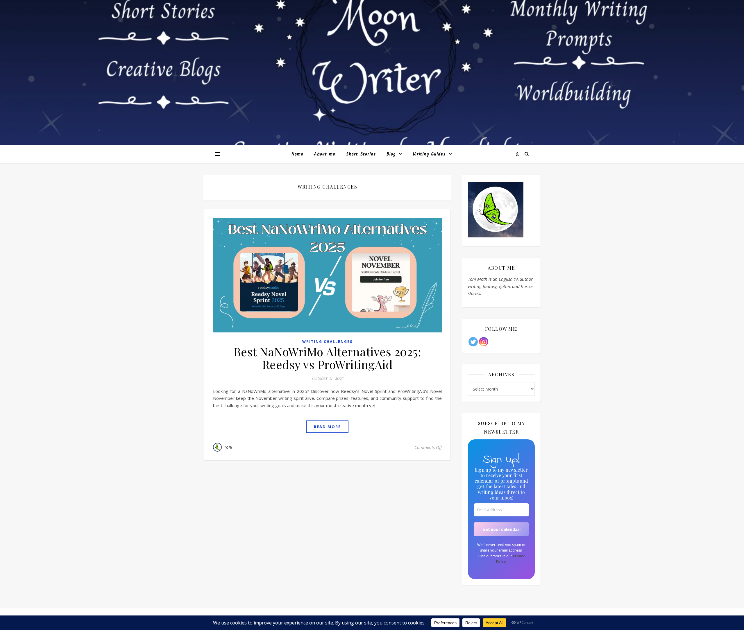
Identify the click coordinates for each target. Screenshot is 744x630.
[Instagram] (483, 341)
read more (327, 426)
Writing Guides (429, 154)
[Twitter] (473, 341)
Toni (228, 447)
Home (297, 154)
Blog (391, 154)
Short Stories (361, 154)
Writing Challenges (327, 341)
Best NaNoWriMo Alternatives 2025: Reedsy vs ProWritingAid (327, 358)
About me (324, 154)
